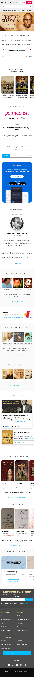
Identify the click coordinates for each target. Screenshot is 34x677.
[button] (3, 50)
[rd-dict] (17, 182)
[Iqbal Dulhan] (7, 519)
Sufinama (20, 640)
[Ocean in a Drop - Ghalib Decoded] (7, 471)
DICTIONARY (15, 10)
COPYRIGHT (26, 671)
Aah (31, 56)
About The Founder (23, 619)
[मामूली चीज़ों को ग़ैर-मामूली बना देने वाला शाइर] (17, 412)
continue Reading (19, 421)
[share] (29, 427)
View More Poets (17, 301)
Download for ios (19, 317)
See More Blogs (17, 448)
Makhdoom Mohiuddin (17, 50)
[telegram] (25, 665)
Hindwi (3, 640)
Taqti (2, 623)
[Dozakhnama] (22, 471)
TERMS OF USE (18, 671)
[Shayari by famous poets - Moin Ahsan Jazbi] (17, 30)
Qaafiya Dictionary (7, 619)
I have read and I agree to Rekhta (15, 604)
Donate (23, 2)
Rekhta (18, 442)
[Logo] (7, 3)
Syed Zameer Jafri (22, 150)
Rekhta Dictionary (6, 644)
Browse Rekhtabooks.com (17, 498)
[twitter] (13, 665)
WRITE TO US (19, 653)
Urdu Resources (6, 627)
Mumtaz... (7, 426)
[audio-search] (30, 6)
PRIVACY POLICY (9, 671)
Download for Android (8, 317)
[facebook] (8, 665)
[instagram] (21, 665)
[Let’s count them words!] (7, 437)
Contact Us (20, 623)
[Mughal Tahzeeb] (22, 519)
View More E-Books (17, 545)
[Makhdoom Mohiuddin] (17, 229)
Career (19, 627)
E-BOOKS (28, 10)
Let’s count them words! (21, 432)
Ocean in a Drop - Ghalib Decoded (8, 483)
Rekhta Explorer (22, 630)
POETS (5, 10)
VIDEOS (22, 10)
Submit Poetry (5, 630)
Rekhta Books (5, 648)
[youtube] (17, 665)
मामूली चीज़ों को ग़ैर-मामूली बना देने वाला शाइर (15, 415)
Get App (29, 2)
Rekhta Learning (22, 644)
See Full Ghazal (17, 263)
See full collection (17, 355)
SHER (9, 10)
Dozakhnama (20, 483)
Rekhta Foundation (23, 616)
